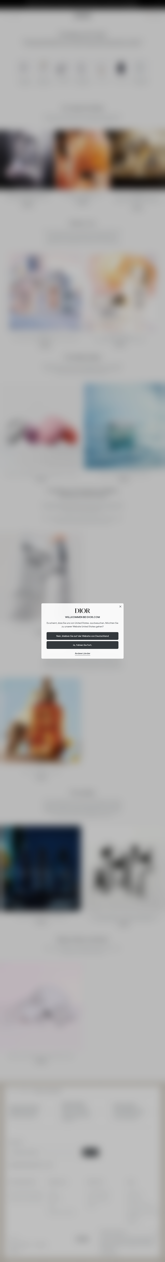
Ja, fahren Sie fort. (82, 645)
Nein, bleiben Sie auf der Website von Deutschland (82, 636)
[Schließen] (120, 606)
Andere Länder (82, 653)
